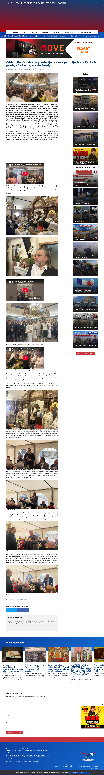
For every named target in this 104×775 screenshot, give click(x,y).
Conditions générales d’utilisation (31, 761)
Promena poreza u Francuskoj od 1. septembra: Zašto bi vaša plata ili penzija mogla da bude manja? (12, 669)
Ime (7, 715)
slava (17, 600)
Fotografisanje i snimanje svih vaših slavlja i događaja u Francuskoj (50, 36)
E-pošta (8, 722)
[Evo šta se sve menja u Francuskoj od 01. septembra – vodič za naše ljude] (35, 654)
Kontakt (45, 761)
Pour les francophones (51, 32)
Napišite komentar (38, 69)
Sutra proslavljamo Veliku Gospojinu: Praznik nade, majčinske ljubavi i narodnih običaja (58, 668)
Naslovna (14, 32)
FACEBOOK (23, 610)
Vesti (25, 32)
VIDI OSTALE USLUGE (85, 353)
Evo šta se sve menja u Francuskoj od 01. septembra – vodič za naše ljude (34, 668)
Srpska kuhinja (70, 32)
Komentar (9, 700)
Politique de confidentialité (13, 761)
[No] (102, 772)
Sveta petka (23, 600)
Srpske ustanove (87, 32)
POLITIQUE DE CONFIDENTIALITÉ (81, 772)
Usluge (34, 32)
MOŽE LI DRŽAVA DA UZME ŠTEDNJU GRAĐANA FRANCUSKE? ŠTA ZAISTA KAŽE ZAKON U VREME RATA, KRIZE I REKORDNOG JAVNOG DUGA (81, 671)
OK (70, 772)
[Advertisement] (52, 16)
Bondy (12, 600)
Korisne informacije (24, 69)
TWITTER (11, 610)
